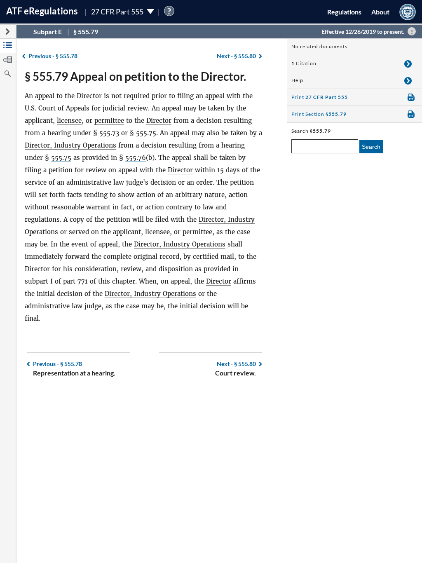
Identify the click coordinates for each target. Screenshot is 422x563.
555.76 (135, 158)
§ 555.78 (52, 55)
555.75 (146, 133)
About (380, 12)
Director (89, 96)
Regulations (344, 12)
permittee (109, 120)
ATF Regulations (42, 10)
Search (371, 146)
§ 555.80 (236, 55)
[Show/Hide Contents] (408, 63)
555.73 (109, 133)
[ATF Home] (407, 12)
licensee (69, 120)
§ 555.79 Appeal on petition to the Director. (135, 76)
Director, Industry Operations (70, 145)
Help (297, 80)
